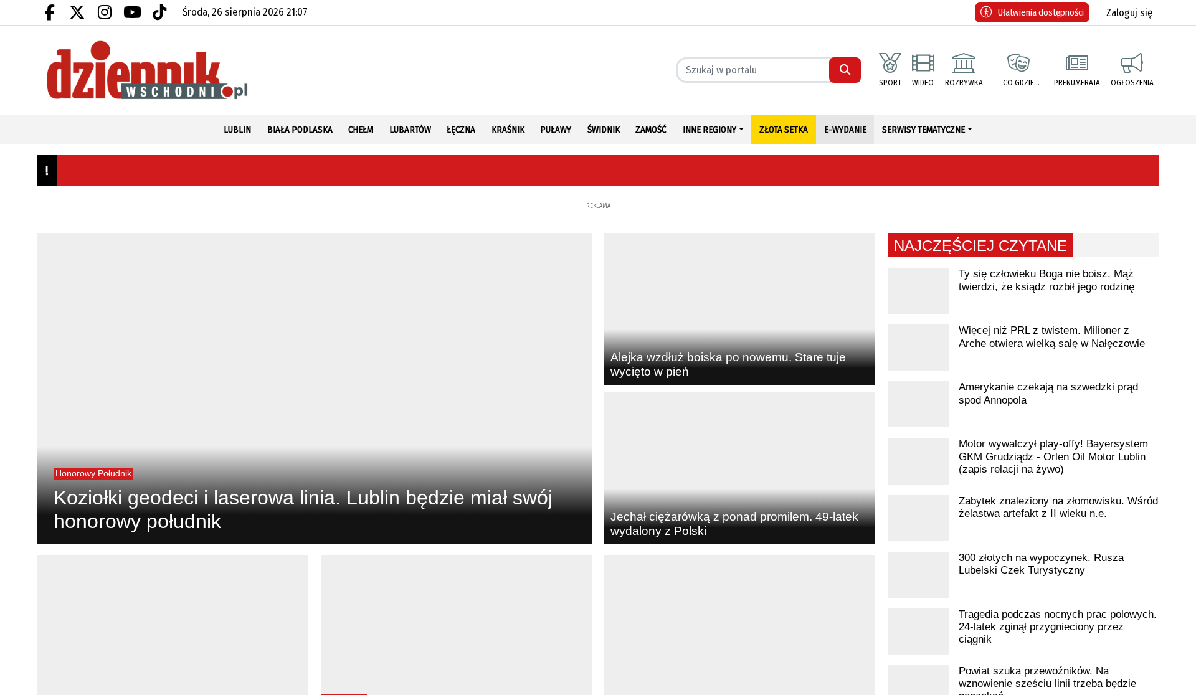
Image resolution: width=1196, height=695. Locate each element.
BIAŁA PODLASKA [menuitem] (300, 129)
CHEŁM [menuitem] (360, 129)
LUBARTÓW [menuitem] (410, 129)
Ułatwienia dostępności (1041, 12)
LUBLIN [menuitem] (237, 129)
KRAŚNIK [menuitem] (507, 129)
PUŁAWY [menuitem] (555, 129)
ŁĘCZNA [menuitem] (461, 129)
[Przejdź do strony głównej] (172, 70)
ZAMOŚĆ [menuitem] (651, 129)
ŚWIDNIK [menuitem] (603, 129)
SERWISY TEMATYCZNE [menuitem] (923, 129)
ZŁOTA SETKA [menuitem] (783, 129)
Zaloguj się (1129, 12)
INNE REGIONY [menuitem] (709, 129)
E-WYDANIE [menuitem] (845, 129)
